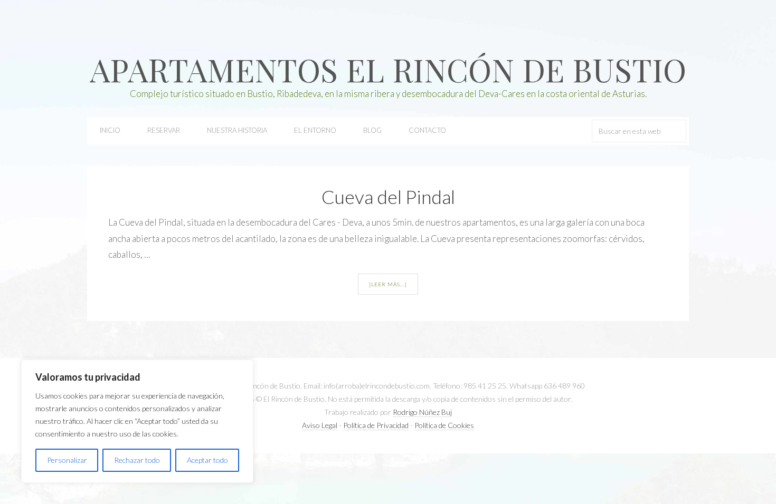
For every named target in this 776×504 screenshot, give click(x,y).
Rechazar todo (137, 459)
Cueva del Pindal (388, 196)
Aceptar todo (207, 459)
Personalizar (67, 459)
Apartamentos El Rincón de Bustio (388, 69)
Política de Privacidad (376, 425)
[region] (137, 421)
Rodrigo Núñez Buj (422, 412)
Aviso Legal (319, 425)
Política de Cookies (444, 425)
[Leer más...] (388, 284)
